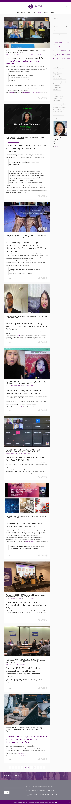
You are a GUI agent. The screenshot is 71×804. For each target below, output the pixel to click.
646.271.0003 (58, 146)
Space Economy (60, 109)
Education (15, 239)
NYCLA (54, 103)
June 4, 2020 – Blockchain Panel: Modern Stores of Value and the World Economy (25, 51)
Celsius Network (63, 80)
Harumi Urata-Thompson (35, 54)
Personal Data (60, 103)
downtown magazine (57, 92)
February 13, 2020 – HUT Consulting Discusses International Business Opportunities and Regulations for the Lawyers (26, 660)
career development (57, 78)
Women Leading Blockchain (58, 114)
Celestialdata (55, 80)
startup (54, 111)
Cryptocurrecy (62, 83)
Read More (10, 97)
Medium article (56, 102)
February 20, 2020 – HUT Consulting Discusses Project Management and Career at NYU (25, 596)
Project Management (16, 598)
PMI (64, 103)
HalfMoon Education (29, 541)
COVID (63, 82)
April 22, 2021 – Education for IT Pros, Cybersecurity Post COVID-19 (40, 790)
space (54, 109)
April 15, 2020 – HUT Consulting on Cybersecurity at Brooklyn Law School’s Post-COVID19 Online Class (24, 451)
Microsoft (62, 102)
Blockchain (12, 54)
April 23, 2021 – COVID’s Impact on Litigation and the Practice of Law (40, 786)
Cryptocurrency (19, 54)
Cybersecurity (9, 239)
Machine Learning (56, 100)
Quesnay (64, 107)
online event (11, 92)
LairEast (18, 335)
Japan (60, 98)
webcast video (56, 113)
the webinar (31, 68)
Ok (55, 802)
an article (20, 745)
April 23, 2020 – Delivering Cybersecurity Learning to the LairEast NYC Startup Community (26, 383)
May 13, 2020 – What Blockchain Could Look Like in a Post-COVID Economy (26, 317)
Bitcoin (7, 54)
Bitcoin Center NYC (37, 92)
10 (40, 767)
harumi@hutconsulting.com (59, 144)
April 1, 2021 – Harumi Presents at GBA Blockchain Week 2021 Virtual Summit (42, 794)
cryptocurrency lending (57, 87)
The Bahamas (59, 111)
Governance (55, 96)
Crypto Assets (56, 83)
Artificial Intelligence (57, 69)
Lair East (37, 397)
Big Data (8, 385)
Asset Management (57, 71)
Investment (8, 664)
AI (53, 67)
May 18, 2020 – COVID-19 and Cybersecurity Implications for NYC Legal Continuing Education (26, 236)
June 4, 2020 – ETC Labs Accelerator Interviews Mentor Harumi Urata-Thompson (25, 138)
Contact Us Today (61, 775)
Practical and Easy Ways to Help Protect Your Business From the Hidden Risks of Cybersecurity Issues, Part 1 (26, 739)
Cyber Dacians (20, 407)
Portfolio (59, 105)
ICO (63, 96)
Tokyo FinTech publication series (22, 755)
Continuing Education (57, 82)
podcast (54, 105)
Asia (63, 69)
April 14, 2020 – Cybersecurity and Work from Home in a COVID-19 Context (26, 517)
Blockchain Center (26, 92)
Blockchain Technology (57, 76)
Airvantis (57, 67)
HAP (60, 96)
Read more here (21, 753)
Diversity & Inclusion (57, 91)
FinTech (25, 54)
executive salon (56, 94)
